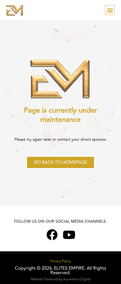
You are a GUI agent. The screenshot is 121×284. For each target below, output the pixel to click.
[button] (110, 10)
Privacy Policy (60, 261)
